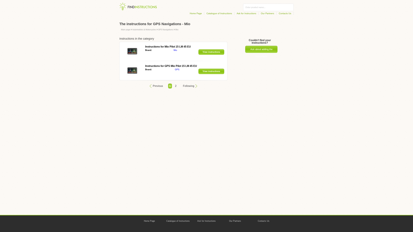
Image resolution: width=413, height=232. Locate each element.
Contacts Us (285, 13)
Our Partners (267, 13)
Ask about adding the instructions (261, 50)
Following (188, 86)
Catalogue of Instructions (219, 13)
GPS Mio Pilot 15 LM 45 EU (171, 66)
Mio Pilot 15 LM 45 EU (168, 46)
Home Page (196, 13)
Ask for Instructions (246, 13)
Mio (175, 50)
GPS (177, 69)
